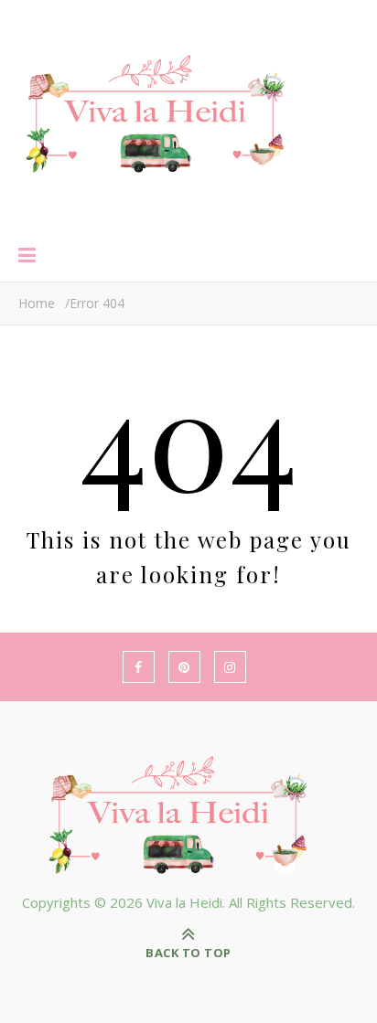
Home (36, 303)
